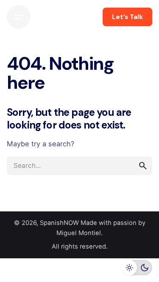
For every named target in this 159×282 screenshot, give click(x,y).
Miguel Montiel (78, 233)
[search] (143, 165)
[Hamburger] (19, 17)
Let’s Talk (127, 17)
